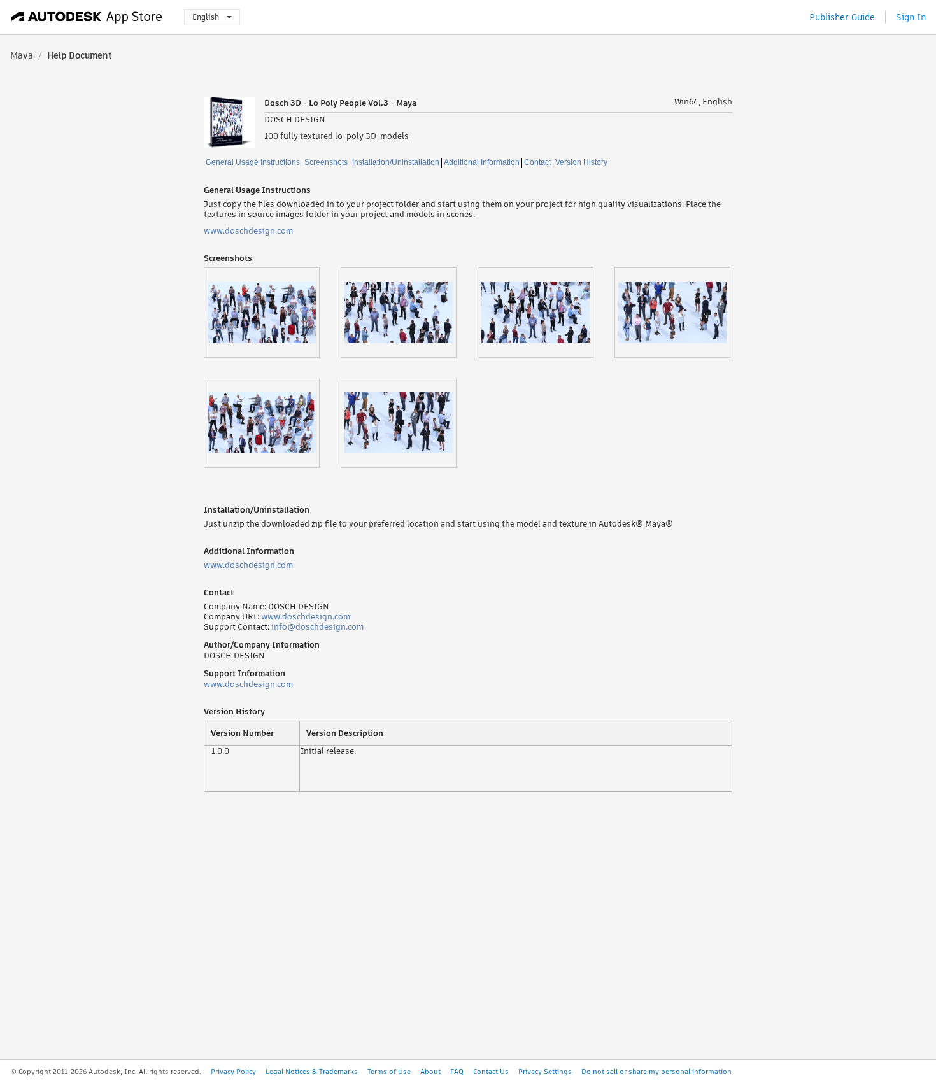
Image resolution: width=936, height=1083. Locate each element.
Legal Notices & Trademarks (312, 1071)
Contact (537, 162)
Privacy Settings (545, 1071)
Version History (581, 162)
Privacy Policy (233, 1071)
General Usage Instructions (253, 162)
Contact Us (491, 1071)
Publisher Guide (842, 17)
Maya (21, 55)
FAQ (457, 1071)
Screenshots (326, 162)
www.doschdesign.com (248, 231)
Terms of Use (389, 1071)
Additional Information (482, 162)
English (205, 16)
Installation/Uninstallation (395, 162)
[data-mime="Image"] (272, 312)
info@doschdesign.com (317, 627)
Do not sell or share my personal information (656, 1071)
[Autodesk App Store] (87, 17)
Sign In (911, 17)
